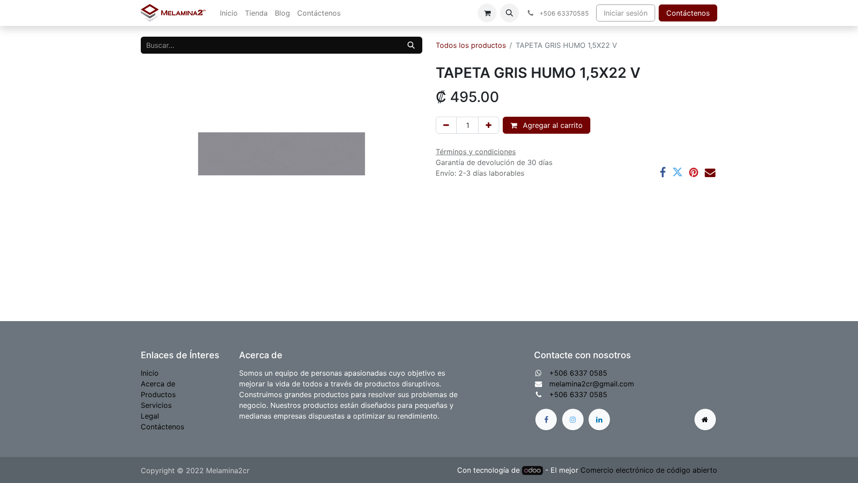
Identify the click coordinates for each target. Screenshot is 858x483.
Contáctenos (688, 12)
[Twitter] (677, 172)
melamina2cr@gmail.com (591, 383)
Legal (150, 415)
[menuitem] (228, 13)
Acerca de (158, 383)
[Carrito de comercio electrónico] (487, 13)
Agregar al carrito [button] (552, 125)
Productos (158, 394)
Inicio (150, 373)
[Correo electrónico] (710, 172)
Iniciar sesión (626, 12)
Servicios (156, 405)
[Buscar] (411, 45)
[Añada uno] (488, 125)
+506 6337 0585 (578, 373)
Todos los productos (471, 45)
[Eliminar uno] (446, 125)
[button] (509, 13)
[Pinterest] (693, 172)
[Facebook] (663, 172)
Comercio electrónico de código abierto (648, 470)
